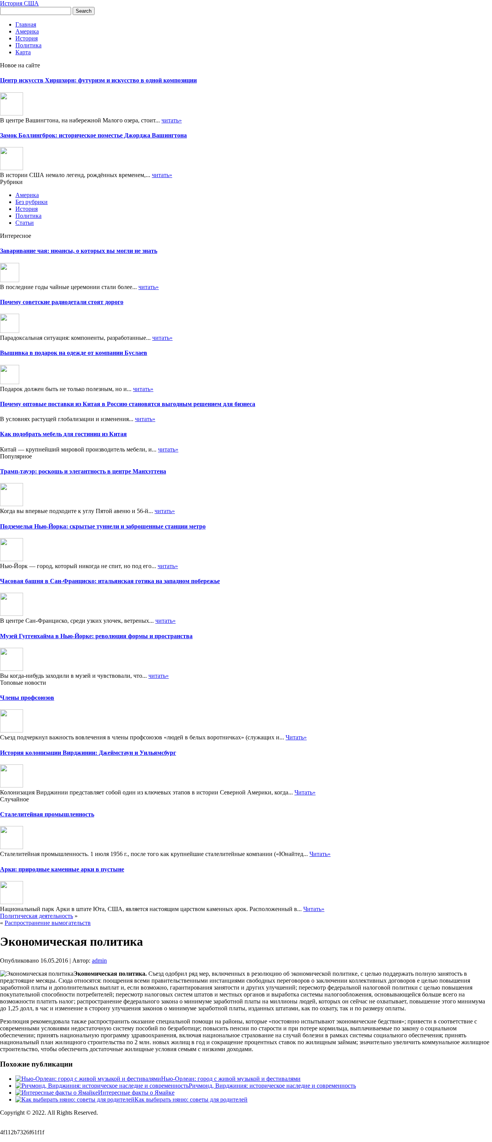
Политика (28, 45)
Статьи (24, 222)
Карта (23, 52)
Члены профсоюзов (27, 697)
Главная (25, 24)
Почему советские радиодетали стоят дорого (61, 302)
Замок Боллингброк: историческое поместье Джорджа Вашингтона (93, 135)
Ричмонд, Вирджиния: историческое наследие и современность (272, 1085)
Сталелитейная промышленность (47, 814)
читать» (171, 120)
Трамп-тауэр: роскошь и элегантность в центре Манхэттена (83, 471)
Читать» (296, 737)
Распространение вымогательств (48, 923)
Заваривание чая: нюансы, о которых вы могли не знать (78, 250)
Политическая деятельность (36, 916)
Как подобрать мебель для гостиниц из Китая (63, 434)
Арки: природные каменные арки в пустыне (62, 869)
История (26, 38)
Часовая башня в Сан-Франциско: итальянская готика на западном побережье (110, 581)
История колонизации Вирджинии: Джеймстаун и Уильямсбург (88, 752)
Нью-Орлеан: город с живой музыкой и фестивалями (231, 1078)
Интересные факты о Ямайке (136, 1092)
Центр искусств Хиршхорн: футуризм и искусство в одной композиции (98, 80)
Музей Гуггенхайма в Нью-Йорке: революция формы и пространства (96, 636)
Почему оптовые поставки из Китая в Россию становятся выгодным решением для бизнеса (127, 404)
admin (99, 960)
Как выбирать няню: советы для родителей (191, 1099)
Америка (27, 31)
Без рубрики (31, 202)
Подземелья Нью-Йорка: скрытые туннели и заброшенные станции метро (103, 526)
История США (19, 3)
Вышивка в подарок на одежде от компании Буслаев (73, 352)
